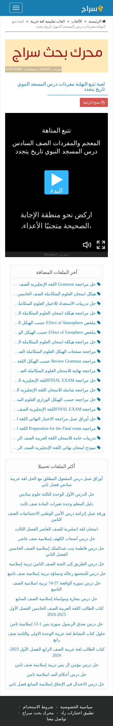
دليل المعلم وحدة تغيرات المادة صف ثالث (56, 504)
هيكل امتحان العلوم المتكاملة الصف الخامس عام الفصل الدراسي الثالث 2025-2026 (54, 294)
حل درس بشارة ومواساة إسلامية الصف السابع (56, 599)
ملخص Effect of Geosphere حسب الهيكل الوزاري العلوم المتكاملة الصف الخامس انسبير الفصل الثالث (54, 332)
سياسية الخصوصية (76, 707)
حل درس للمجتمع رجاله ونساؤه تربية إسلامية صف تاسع (57, 573)
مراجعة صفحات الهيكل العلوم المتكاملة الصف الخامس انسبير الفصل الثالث (54, 351)
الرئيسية (95, 21)
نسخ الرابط (92, 102)
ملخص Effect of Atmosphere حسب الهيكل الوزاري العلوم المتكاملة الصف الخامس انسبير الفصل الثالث (54, 322)
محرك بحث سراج (38, 713)
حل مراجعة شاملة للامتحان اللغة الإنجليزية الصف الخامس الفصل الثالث (54, 390)
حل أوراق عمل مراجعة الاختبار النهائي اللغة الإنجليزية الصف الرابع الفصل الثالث (54, 419)
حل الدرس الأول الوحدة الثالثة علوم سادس (56, 494)
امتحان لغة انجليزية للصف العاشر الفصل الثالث (56, 529)
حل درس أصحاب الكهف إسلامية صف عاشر (56, 538)
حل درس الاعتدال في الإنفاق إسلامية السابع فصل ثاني (56, 684)
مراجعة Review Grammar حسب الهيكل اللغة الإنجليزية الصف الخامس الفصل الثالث (54, 361)
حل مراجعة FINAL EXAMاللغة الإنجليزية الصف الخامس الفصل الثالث (54, 380)
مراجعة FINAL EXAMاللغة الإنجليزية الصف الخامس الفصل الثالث (54, 409)
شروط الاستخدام (38, 707)
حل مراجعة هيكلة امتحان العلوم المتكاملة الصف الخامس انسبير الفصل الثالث (54, 313)
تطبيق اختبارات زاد (77, 713)
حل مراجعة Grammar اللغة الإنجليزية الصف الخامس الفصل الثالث (54, 284)
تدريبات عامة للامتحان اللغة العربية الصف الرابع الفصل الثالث (54, 438)
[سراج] (92, 7)
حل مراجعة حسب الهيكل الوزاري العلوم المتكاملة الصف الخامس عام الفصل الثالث (54, 399)
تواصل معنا (56, 719)
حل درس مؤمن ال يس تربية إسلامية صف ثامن (57, 665)
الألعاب (76, 21)
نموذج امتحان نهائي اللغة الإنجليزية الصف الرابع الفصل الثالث (54, 447)
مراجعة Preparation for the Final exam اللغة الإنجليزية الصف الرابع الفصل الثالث (54, 428)
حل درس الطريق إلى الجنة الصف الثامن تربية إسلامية (56, 564)
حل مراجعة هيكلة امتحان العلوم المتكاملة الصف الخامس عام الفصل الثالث (54, 342)
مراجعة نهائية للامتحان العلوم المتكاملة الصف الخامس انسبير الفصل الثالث (54, 371)
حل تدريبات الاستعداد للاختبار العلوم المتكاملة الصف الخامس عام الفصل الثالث (54, 303)
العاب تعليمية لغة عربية (47, 21)
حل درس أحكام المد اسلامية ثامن (56, 674)
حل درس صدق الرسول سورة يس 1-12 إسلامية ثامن (56, 624)
